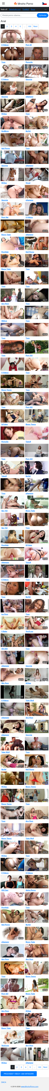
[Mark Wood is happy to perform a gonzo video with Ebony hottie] (12, 519)
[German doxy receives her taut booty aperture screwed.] (12, 105)
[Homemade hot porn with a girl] (12, 950)
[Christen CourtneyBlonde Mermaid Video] (37, 899)
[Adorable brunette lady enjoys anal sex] (37, 433)
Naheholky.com (15, 9)
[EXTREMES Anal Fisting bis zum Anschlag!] (12, 933)
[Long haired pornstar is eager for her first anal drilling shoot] (37, 985)
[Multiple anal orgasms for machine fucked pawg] (37, 312)
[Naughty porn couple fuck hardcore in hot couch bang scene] (37, 778)
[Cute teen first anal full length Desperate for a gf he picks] (12, 761)
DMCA (3, 1082)
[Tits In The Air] (12, 347)
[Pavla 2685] (37, 450)
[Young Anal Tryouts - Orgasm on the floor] (12, 899)
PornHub (5, 252)
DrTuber (4, 424)
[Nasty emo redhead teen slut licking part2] (37, 295)
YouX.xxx (29, 631)
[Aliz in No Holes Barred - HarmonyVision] (37, 640)
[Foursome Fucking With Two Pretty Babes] (37, 416)
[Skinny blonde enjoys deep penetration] (12, 623)
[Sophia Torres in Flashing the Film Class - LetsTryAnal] (12, 847)
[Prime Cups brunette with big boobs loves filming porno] (37, 795)
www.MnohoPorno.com (29, 1086)
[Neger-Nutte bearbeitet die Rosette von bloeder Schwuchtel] (12, 174)
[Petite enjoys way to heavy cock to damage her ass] (12, 140)
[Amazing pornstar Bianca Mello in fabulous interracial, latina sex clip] (12, 485)
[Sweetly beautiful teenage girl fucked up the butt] (37, 692)
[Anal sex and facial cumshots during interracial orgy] (12, 743)
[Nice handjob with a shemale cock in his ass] (37, 881)
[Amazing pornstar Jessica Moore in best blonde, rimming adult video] (12, 53)
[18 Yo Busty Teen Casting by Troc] (37, 743)
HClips (4, 114)
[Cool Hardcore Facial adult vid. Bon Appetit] (37, 329)
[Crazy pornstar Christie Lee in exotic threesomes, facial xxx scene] (12, 812)
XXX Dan (4, 890)
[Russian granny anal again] (12, 433)
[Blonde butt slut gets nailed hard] (37, 554)
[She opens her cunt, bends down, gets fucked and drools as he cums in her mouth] (12, 1037)
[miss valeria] (12, 122)
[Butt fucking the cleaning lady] (37, 1054)
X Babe (4, 631)
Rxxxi (33, 9)
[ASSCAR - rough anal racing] (12, 364)
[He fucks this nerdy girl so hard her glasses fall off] (37, 933)
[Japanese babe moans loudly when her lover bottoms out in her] (12, 674)
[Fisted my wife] (12, 450)
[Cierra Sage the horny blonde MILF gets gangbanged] (37, 950)
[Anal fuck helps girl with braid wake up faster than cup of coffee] (12, 502)
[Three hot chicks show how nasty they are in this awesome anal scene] (12, 381)
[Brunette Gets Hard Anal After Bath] (37, 502)
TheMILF (25, 9)
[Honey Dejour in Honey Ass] (12, 968)
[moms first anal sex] (37, 157)
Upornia (29, 79)
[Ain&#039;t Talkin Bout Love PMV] (12, 554)
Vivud (28, 183)
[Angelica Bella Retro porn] (37, 726)
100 (29, 26)
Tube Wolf (30, 700)
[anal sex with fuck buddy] (12, 657)
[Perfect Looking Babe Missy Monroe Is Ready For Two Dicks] (12, 295)
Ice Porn (4, 614)
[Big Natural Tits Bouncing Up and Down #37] (12, 278)
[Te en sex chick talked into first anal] (37, 122)
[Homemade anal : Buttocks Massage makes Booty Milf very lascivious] (12, 191)
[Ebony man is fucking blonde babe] (12, 467)
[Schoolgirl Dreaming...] (12, 588)
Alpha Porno (31, 890)
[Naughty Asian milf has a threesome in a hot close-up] (12, 881)
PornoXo (29, 62)
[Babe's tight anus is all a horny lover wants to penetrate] (37, 812)
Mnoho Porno (25, 3)
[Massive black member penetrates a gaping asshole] (12, 416)
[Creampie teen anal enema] (37, 364)
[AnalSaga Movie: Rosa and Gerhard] (12, 157)
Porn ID (29, 45)
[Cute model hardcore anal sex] (37, 467)
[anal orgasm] (12, 726)
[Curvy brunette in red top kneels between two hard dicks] (37, 623)
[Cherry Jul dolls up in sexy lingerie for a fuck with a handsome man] (12, 830)
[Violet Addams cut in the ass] (37, 519)
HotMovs (5, 131)
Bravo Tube (6, 235)
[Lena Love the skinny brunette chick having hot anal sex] (12, 260)
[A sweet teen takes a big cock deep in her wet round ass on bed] (37, 36)
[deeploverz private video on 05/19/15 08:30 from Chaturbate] (12, 1054)
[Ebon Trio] (37, 605)
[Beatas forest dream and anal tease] (12, 398)
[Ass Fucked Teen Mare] (37, 347)
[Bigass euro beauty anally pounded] (37, 536)
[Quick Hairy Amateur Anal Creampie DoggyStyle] (12, 709)
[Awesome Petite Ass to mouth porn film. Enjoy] (37, 278)
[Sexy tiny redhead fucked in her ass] (37, 88)
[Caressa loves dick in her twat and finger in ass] (37, 140)
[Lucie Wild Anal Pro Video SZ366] (12, 71)
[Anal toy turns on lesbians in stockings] (37, 761)
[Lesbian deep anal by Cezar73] (37, 1019)
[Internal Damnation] (37, 105)
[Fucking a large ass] (37, 1002)
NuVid (28, 131)
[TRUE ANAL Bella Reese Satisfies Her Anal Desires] (12, 243)
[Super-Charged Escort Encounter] (37, 398)
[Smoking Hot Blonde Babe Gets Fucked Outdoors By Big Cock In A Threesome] (12, 226)
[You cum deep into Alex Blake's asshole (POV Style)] (12, 985)
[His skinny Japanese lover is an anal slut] (37, 830)
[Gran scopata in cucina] (37, 381)
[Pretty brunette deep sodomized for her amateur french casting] (12, 36)
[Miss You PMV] (37, 191)
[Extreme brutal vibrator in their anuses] (37, 588)
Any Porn (5, 304)
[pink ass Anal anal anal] (37, 674)
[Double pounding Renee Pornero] (37, 260)
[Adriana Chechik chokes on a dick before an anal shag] (12, 1002)
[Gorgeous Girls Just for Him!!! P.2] (37, 71)
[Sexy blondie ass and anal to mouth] (12, 605)
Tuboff (28, 442)
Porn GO (29, 355)
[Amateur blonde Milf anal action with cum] (12, 1019)
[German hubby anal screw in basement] (12, 778)
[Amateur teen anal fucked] (37, 864)
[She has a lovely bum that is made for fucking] (37, 968)
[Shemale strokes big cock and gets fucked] (12, 916)
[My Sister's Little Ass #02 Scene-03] (12, 209)
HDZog (4, 321)
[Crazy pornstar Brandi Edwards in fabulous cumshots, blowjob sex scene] (12, 312)
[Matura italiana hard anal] (37, 916)
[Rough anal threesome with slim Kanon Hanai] (37, 657)
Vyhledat (42, 15)
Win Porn (5, 683)
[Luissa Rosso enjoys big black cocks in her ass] (37, 226)
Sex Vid (4, 511)
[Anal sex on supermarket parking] (37, 485)
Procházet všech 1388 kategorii (19, 1074)
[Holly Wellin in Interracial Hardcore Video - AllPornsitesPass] (37, 847)
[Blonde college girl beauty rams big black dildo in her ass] (12, 329)
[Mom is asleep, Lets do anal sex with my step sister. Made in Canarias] (12, 536)
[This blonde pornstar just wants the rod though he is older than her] (12, 795)
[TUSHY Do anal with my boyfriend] (37, 209)
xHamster (29, 97)
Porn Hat (4, 217)
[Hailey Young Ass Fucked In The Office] (37, 709)
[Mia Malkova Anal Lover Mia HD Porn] (12, 571)
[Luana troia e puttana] (12, 692)
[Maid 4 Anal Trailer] (12, 864)
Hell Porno (5, 148)
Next (35, 26)
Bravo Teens (6, 390)
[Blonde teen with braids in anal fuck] (37, 53)
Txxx (3, 62)
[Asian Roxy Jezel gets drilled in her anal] (37, 243)
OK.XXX (4, 649)
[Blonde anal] (12, 88)
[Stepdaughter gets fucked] (37, 571)
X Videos (5, 45)
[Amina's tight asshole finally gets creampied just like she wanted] (37, 1037)
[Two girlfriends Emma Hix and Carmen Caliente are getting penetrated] (12, 640)
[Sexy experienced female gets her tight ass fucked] (37, 174)
